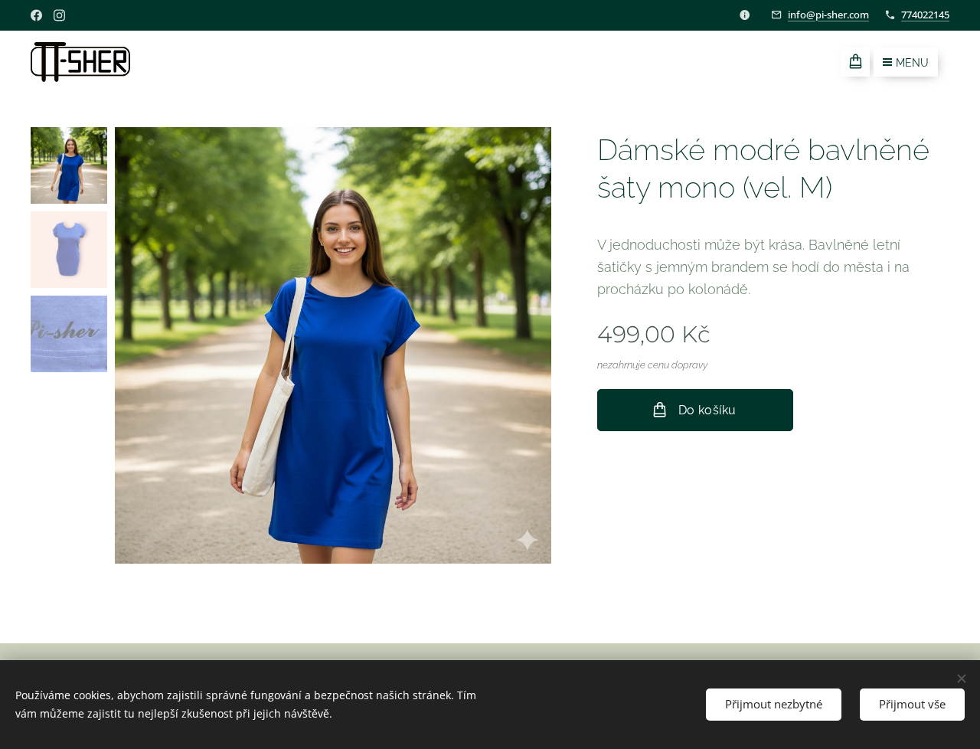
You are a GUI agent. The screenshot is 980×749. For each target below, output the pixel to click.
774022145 (925, 14)
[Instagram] (59, 15)
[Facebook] (36, 15)
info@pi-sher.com (828, 14)
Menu (912, 63)
